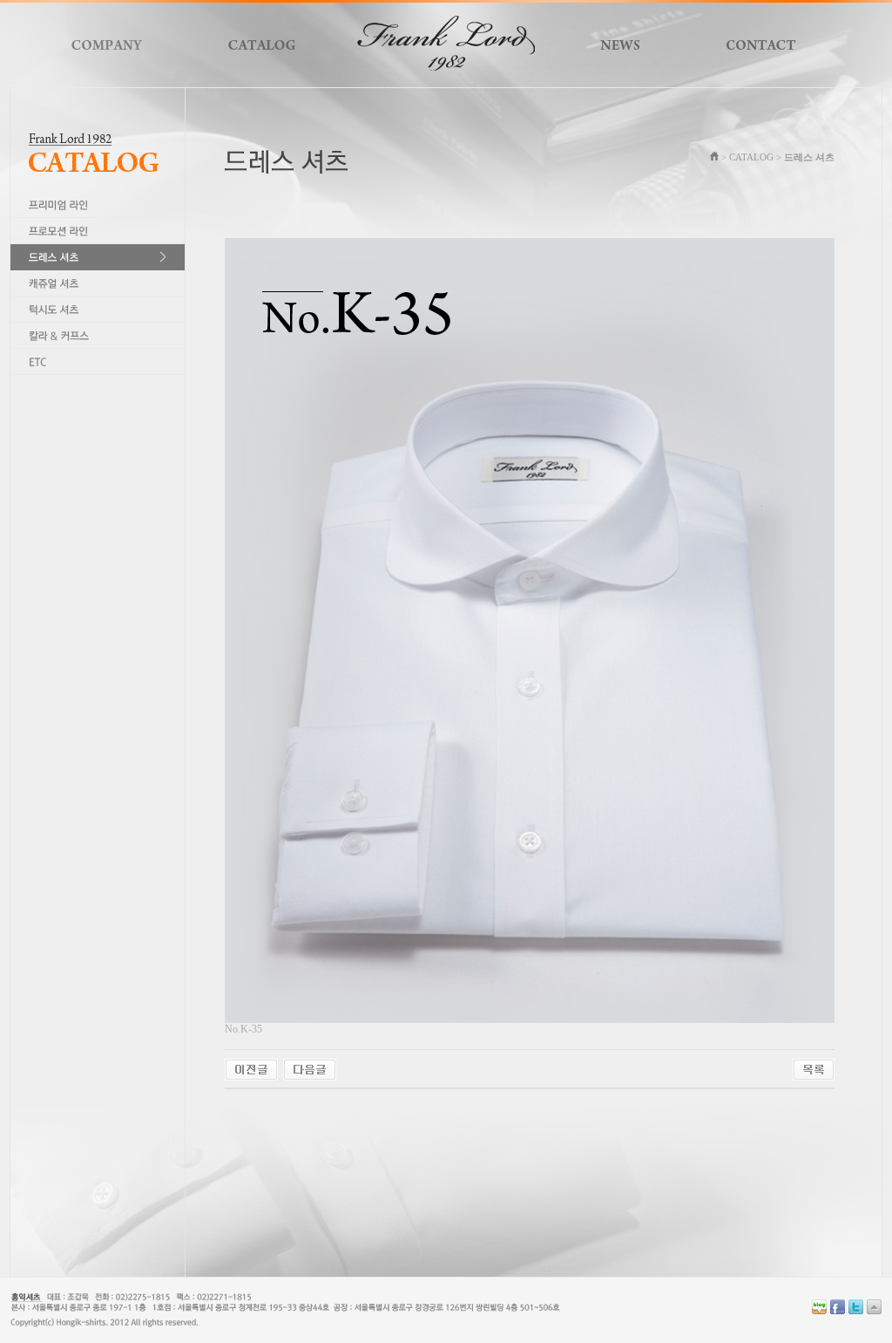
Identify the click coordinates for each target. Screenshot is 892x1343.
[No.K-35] (251, 1068)
